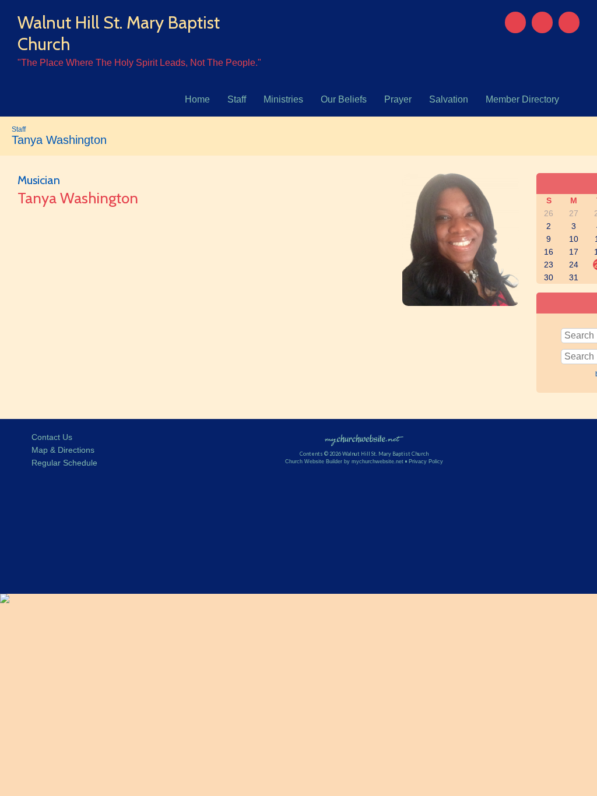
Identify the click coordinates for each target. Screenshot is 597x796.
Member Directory (522, 99)
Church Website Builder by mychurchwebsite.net (344, 461)
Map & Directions (60, 450)
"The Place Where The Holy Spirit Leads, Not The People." (139, 63)
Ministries (283, 99)
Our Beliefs (344, 99)
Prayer (398, 99)
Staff (236, 99)
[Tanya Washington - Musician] (460, 302)
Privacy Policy (426, 461)
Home (197, 99)
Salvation (448, 99)
